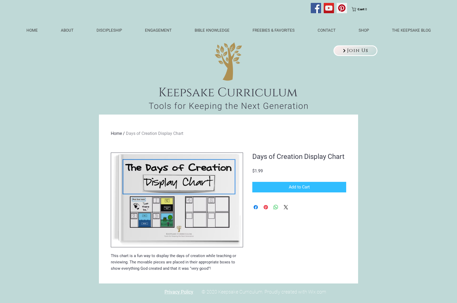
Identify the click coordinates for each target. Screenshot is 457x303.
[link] (361, 9)
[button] (355, 50)
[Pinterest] (342, 8)
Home (116, 133)
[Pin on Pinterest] (266, 207)
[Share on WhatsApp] (276, 207)
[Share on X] (286, 207)
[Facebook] (316, 8)
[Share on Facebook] (256, 207)
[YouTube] (329, 8)
